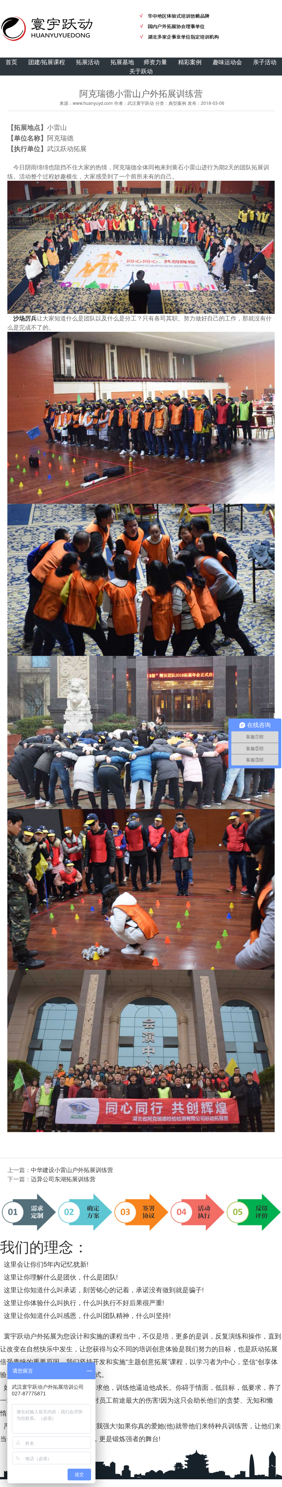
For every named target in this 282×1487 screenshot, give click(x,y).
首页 (11, 62)
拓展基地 (122, 62)
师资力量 (155, 62)
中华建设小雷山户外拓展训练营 (72, 1169)
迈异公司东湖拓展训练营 (63, 1179)
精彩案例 (190, 62)
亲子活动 (264, 62)
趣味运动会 (227, 62)
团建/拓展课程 (46, 62)
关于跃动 (141, 71)
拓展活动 (88, 62)
